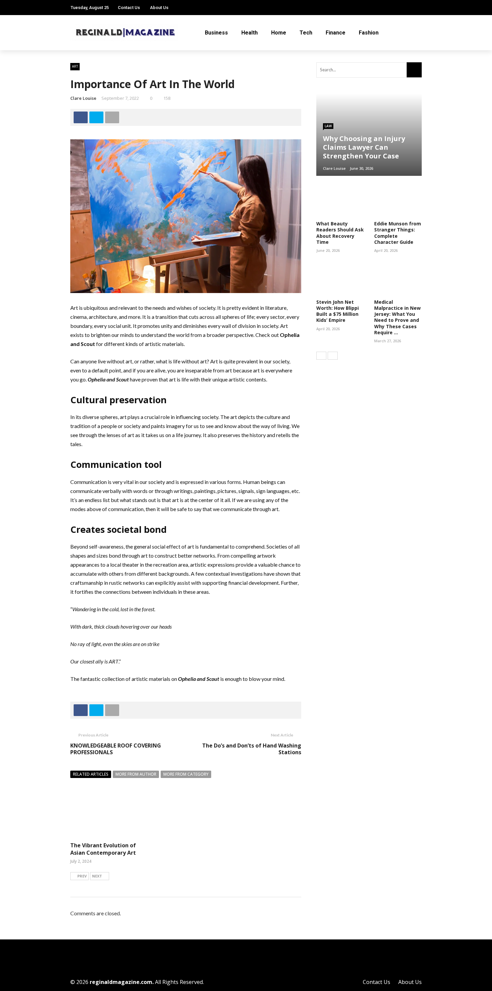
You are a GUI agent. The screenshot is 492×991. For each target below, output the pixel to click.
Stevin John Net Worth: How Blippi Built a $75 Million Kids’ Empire (337, 311)
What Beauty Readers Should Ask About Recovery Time (340, 232)
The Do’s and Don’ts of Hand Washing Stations (251, 749)
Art (75, 66)
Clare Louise (83, 98)
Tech (306, 32)
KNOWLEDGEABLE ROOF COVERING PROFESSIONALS (115, 749)
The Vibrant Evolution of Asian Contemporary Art (103, 849)
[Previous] (321, 356)
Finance (335, 32)
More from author (135, 774)
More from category (186, 774)
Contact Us (129, 7)
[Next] (333, 356)
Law (328, 126)
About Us (159, 7)
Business (216, 32)
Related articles (90, 774)
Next (97, 875)
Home (278, 32)
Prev (82, 875)
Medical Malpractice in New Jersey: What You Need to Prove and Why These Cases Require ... (397, 317)
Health (249, 32)
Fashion (369, 32)
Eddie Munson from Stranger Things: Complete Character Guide (397, 232)
